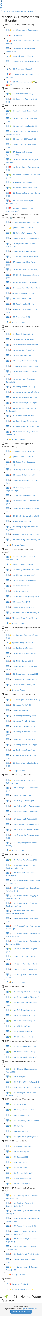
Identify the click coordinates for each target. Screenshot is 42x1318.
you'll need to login (30, 1309)
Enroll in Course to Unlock (21, 1312)
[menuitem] (1, 5)
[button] (1, 2)
